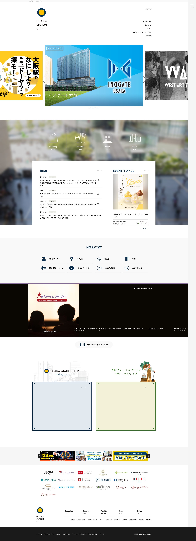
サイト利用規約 (66, 534)
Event (107, 148)
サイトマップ (39, 534)
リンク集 (102, 534)
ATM (134, 259)
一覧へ (98, 170)
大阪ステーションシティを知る (142, 32)
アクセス (148, 29)
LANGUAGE (148, 9)
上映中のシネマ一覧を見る (49, 332)
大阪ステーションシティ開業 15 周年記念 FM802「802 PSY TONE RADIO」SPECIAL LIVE (67, 193)
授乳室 (107, 259)
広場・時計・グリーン (56, 268)
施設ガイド (148, 25)
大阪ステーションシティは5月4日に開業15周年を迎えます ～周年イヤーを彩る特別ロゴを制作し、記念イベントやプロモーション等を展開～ (71, 215)
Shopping (53, 148)
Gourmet (80, 148)
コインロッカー (54, 259)
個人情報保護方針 (92, 534)
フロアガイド (117, 519)
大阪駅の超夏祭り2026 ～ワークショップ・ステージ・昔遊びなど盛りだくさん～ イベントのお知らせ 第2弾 (68, 204)
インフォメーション (83, 268)
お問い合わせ (137, 268)
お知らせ (141, 519)
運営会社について (49, 534)
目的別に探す (147, 22)
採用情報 (148, 36)
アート (101, 519)
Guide (134, 148)
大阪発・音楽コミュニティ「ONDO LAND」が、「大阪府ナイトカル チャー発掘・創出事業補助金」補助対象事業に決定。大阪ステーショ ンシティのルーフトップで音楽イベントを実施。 (68, 181)
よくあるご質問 (110, 268)
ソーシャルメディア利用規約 (79, 534)
